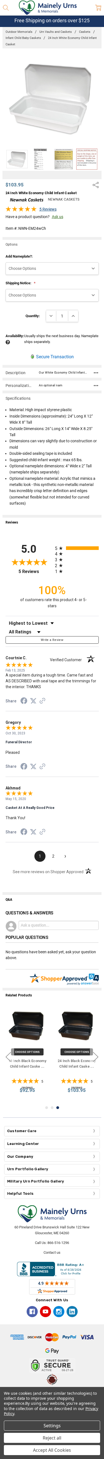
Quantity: (33, 316)
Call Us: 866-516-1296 (52, 1243)
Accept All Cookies (52, 1450)
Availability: (15, 336)
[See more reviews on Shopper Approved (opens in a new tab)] (42, 701)
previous (8, 1056)
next (96, 1056)
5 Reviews (48, 209)
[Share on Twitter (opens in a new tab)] (33, 701)
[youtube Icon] (45, 1311)
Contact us (52, 1252)
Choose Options (27, 1051)
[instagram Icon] (58, 1311)
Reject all (52, 1438)
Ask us (57, 216)
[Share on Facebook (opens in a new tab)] (24, 702)
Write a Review (52, 640)
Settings (52, 1426)
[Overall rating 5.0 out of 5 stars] (21, 211)
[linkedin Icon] (72, 1311)
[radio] (77, 548)
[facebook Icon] (32, 1311)
